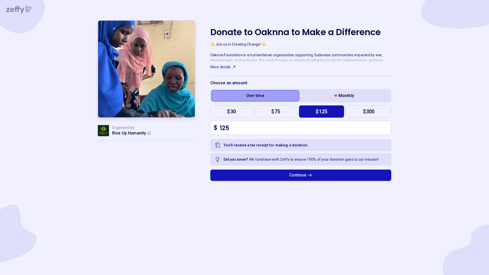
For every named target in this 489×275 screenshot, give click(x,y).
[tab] (255, 95)
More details (220, 67)
